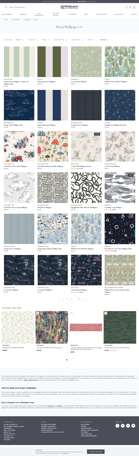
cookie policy (66, 453)
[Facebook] (117, 425)
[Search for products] (6, 7)
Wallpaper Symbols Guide (14, 426)
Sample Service (47, 430)
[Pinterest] (133, 425)
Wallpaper (85, 424)
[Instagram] (122, 425)
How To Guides (9, 430)
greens (31, 380)
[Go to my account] (130, 7)
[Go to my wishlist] (126, 7)
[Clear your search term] (46, 7)
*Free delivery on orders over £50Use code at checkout (69, 1)
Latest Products (10, 424)
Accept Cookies (95, 451)
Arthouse (50, 406)
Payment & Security (48, 426)
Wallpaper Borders (89, 436)
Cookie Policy (9, 437)
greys (36, 380)
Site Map (7, 439)
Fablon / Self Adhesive (89, 430)
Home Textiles (86, 434)
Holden (59, 406)
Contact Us (8, 436)
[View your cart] (134, 7)
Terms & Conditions (48, 428)
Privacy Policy (9, 434)
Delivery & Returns (48, 424)
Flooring (84, 432)
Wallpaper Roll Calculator (52, 432)
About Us (7, 432)
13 (79, 299)
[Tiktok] (128, 425)
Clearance (8, 428)
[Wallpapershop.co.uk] (69, 7)
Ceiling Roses (86, 428)
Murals (84, 426)
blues (26, 380)
